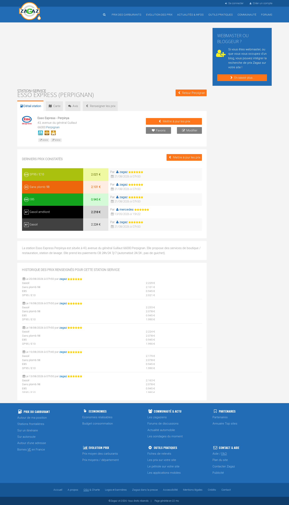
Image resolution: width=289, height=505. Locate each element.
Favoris (161, 130)
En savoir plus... (244, 77)
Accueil (30, 11)
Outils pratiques (220, 14)
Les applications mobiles (164, 473)
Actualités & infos (190, 14)
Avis (75, 106)
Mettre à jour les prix (176, 121)
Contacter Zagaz (224, 466)
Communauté (246, 14)
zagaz (124, 172)
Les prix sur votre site (161, 460)
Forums (266, 14)
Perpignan (53, 127)
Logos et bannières (116, 489)
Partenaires (220, 417)
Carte (57, 106)
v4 (119, 500)
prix (102, 106)
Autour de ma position (32, 417)
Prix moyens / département (100, 460)
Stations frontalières (30, 424)
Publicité (218, 473)
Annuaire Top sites (225, 423)
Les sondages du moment (165, 436)
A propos (73, 489)
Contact (226, 489)
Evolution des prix (159, 14)
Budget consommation (97, 423)
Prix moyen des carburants (100, 453)
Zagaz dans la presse (145, 489)
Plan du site (220, 460)
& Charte (92, 489)
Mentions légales (192, 489)
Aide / (220, 453)
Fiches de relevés (159, 453)
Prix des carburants (126, 14)
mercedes (126, 209)
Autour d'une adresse (31, 443)
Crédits (212, 489)
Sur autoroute (26, 437)
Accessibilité (170, 489)
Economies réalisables (97, 417)
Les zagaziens (157, 417)
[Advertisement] (112, 55)
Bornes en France (31, 449)
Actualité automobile (161, 430)
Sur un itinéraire (27, 430)
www (45, 140)
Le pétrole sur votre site (163, 466)
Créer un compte (262, 3)
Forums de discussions (163, 423)
